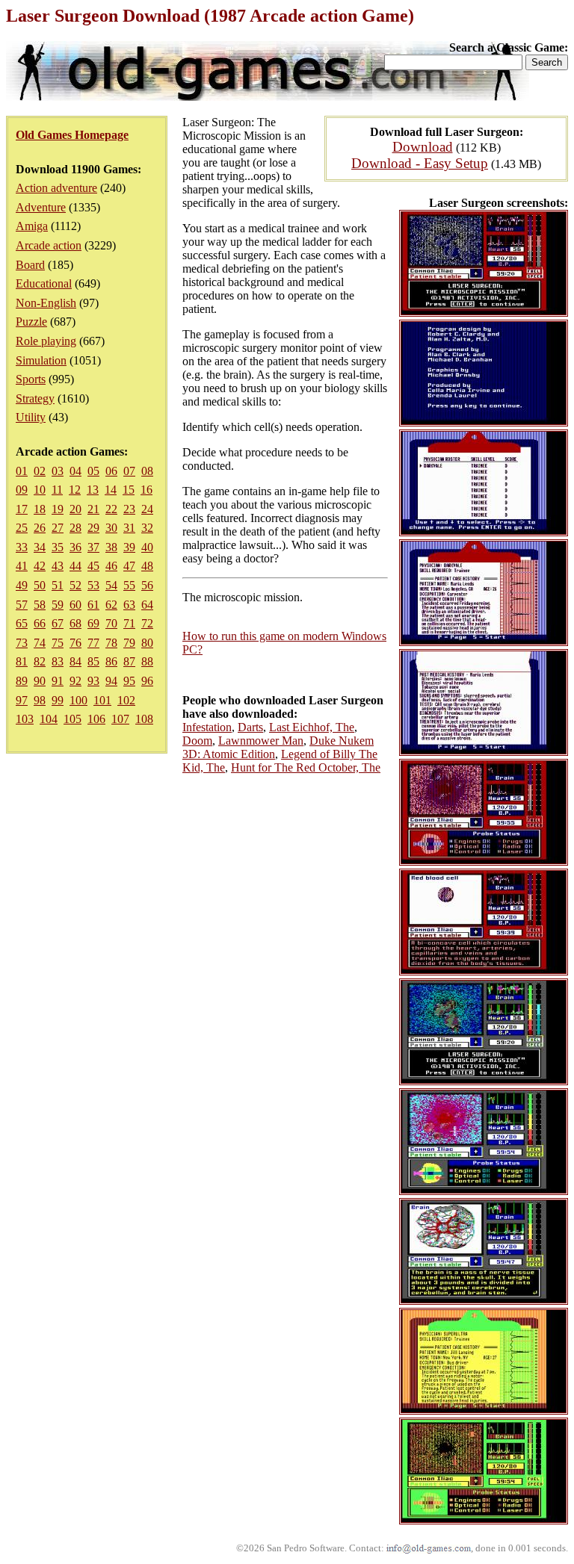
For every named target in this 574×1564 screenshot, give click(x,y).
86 (111, 661)
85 (93, 661)
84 (75, 661)
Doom (197, 740)
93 (93, 680)
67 (58, 623)
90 (40, 680)
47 (129, 565)
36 (75, 547)
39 (129, 547)
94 (111, 680)
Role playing (46, 341)
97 (22, 700)
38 (111, 547)
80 (147, 642)
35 (58, 547)
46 (111, 565)
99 (58, 700)
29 (93, 527)
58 (40, 604)
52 (75, 585)
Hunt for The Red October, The (305, 767)
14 (111, 489)
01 (22, 471)
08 (147, 471)
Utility (31, 417)
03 (58, 471)
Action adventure (56, 187)
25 (22, 527)
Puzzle (31, 321)
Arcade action (48, 245)
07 (129, 471)
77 (93, 642)
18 (40, 509)
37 (93, 547)
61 (93, 604)
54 (111, 585)
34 (40, 547)
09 (22, 489)
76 (75, 642)
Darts (250, 727)
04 (75, 471)
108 (144, 719)
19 (58, 509)
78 (111, 642)
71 (129, 623)
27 (58, 527)
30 (111, 527)
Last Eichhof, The (311, 727)
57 (22, 604)
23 (129, 509)
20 (75, 509)
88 (147, 661)
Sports (31, 379)
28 (75, 527)
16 (146, 489)
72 (147, 623)
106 (96, 719)
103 (25, 719)
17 (22, 509)
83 (58, 661)
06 (111, 471)
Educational (44, 283)
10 (40, 489)
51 (58, 585)
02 (40, 471)
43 (58, 565)
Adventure (41, 207)
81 (22, 661)
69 (93, 623)
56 (147, 585)
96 (147, 680)
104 (49, 719)
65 (22, 623)
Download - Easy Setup (419, 163)
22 (111, 509)
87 (129, 661)
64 (147, 604)
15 (129, 489)
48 (147, 565)
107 (120, 719)
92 (75, 680)
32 (147, 527)
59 (58, 604)
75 (58, 642)
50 (40, 585)
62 (111, 604)
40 (147, 547)
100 (78, 700)
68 (75, 623)
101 (102, 700)
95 (129, 680)
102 (126, 700)
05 (93, 471)
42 (40, 565)
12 (75, 489)
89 (22, 680)
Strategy (35, 398)
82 (40, 661)
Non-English (46, 303)
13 (93, 489)
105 (72, 719)
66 (40, 623)
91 (58, 680)
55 (129, 585)
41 (22, 565)
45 (93, 565)
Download (422, 147)
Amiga (32, 226)
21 (93, 509)
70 (111, 623)
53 (93, 585)
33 (22, 547)
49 (22, 585)
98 (40, 700)
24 (147, 509)
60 (75, 604)
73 (22, 642)
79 (129, 642)
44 (75, 565)
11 (57, 489)
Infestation (207, 727)
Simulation (41, 360)
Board (30, 264)
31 (129, 527)
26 (40, 527)
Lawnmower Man (260, 740)
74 (40, 642)
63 (129, 604)
